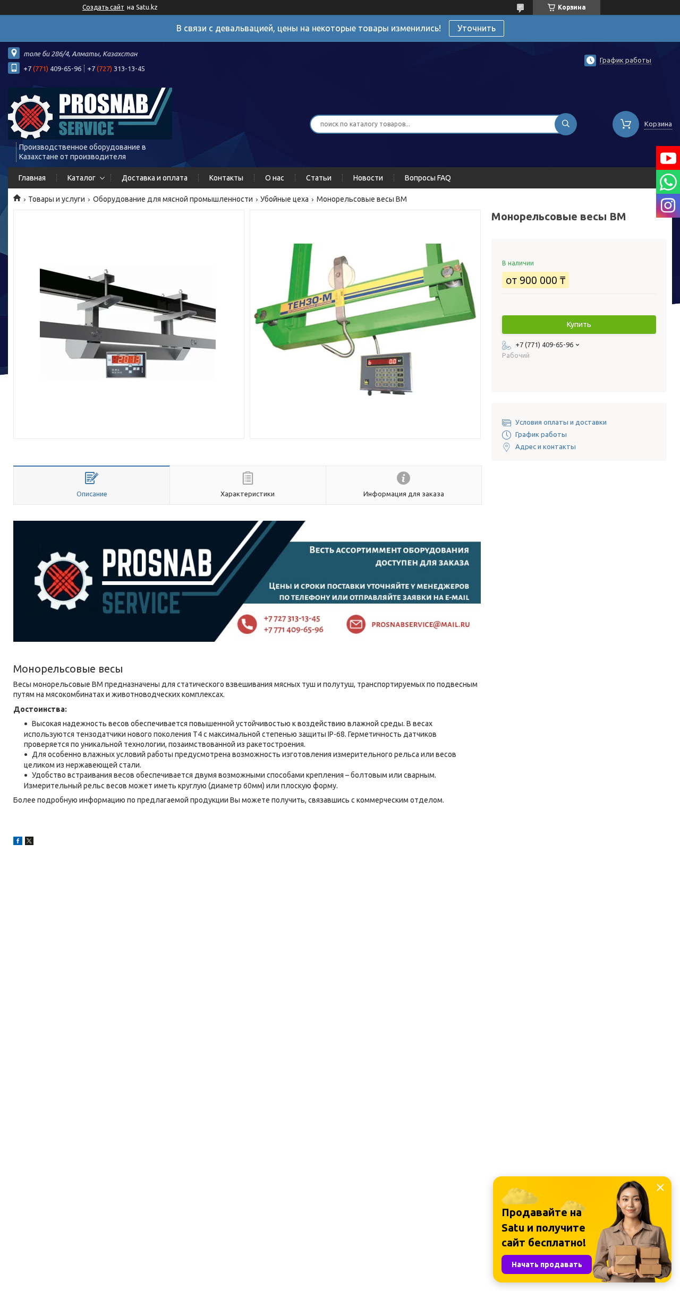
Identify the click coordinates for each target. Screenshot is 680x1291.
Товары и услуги (56, 199)
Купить (579, 324)
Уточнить (476, 28)
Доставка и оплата (155, 178)
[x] (29, 842)
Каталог (81, 178)
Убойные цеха (284, 199)
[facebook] (17, 842)
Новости (368, 178)
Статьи (319, 178)
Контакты (226, 178)
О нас (274, 178)
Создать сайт (103, 7)
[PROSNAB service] (90, 113)
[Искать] (566, 124)
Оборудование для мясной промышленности (173, 199)
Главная (32, 178)
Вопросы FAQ (428, 178)
